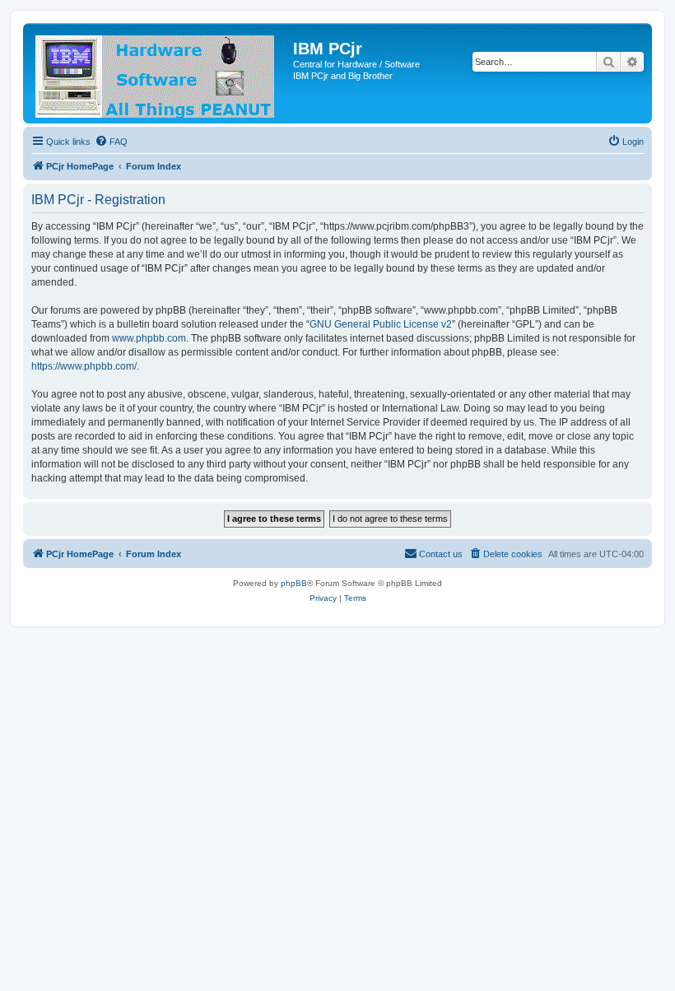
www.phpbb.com (149, 338)
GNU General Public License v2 (381, 324)
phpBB (294, 583)
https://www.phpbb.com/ (84, 366)
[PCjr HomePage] (160, 73)
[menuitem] (111, 141)
